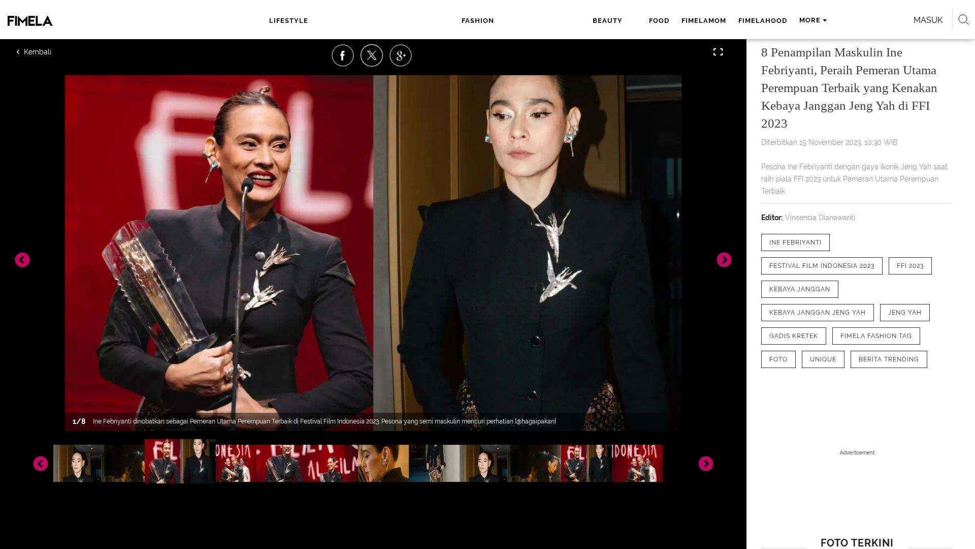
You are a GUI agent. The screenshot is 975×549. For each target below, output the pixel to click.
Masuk (928, 20)
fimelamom (703, 20)
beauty (608, 20)
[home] (89, 21)
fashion (478, 20)
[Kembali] (53, 52)
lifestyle (288, 20)
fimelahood (762, 20)
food (659, 20)
